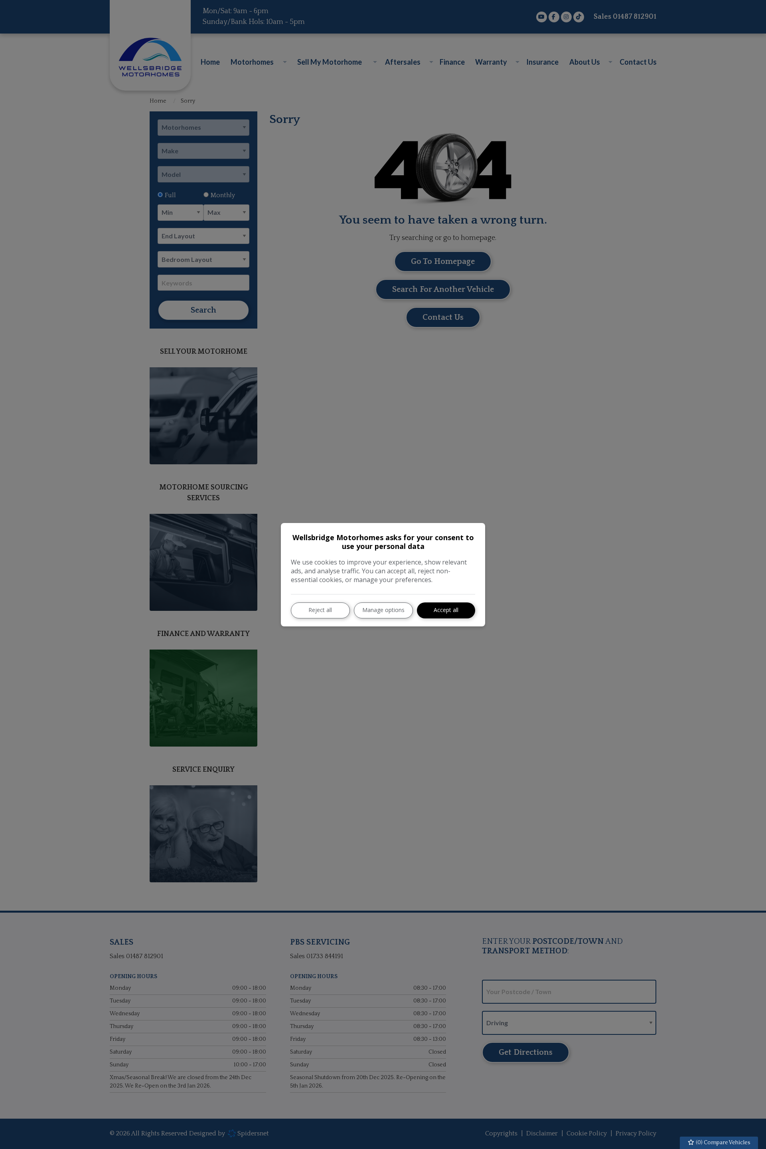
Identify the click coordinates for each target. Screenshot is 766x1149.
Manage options (383, 610)
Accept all (446, 610)
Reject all (320, 610)
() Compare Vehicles (722, 1142)
